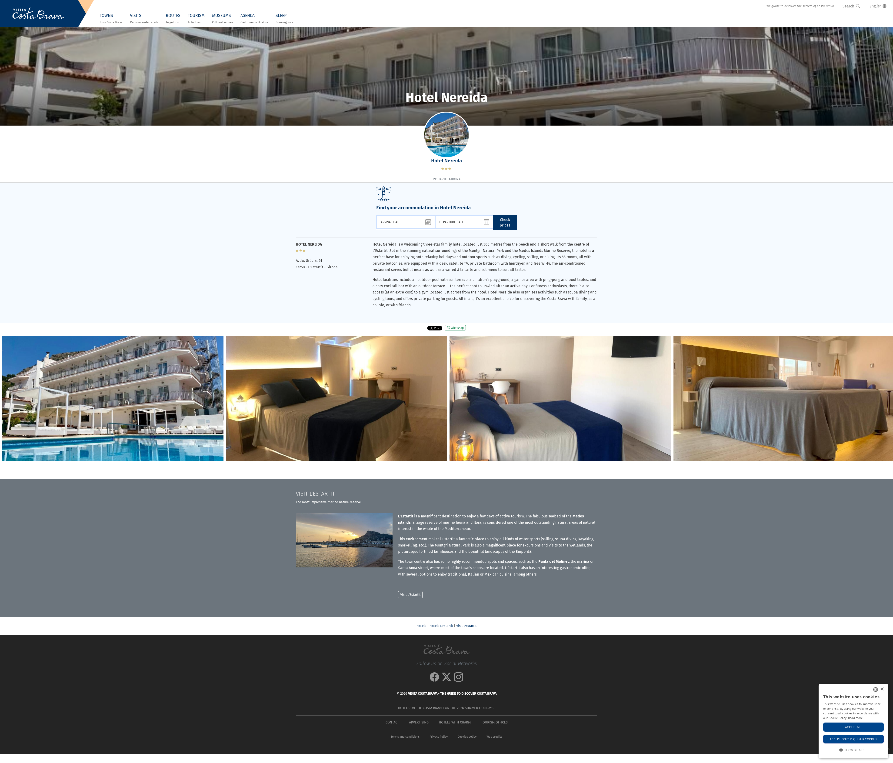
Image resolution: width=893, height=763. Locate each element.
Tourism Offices (494, 722)
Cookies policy (467, 736)
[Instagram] (458, 679)
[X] (446, 679)
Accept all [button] (853, 727)
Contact (392, 722)
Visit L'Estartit (466, 626)
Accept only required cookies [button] (853, 739)
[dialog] (853, 721)
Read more (855, 718)
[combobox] (875, 689)
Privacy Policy (439, 736)
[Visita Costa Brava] (38, 13)
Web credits (494, 736)
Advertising (419, 722)
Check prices (505, 222)
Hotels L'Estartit (441, 626)
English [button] (876, 6)
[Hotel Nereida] (112, 398)
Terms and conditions (405, 736)
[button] (887, 395)
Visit (315, 493)
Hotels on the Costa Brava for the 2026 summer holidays (445, 708)
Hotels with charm (455, 722)
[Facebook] (434, 679)
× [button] (882, 689)
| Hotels (420, 626)
